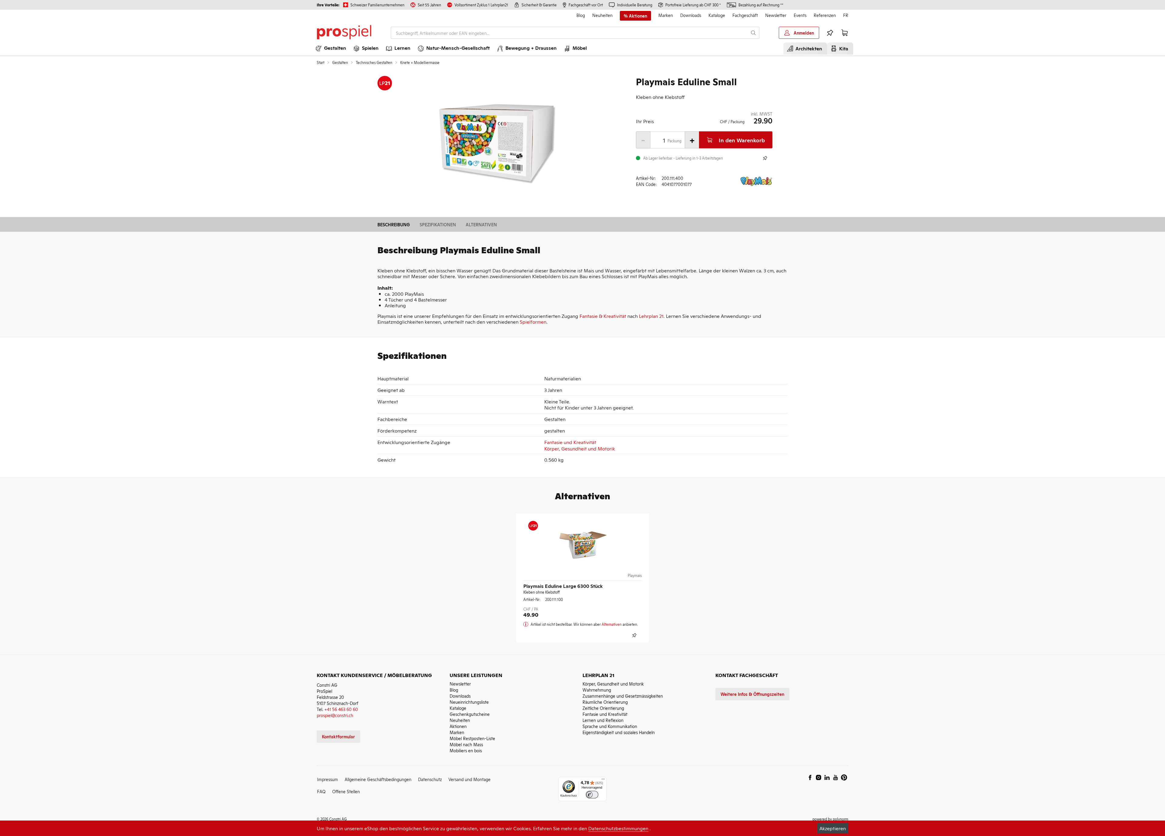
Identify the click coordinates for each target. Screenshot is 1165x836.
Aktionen (458, 726)
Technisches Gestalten (374, 62)
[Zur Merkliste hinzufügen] (765, 158)
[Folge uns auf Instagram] (818, 777)
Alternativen (481, 224)
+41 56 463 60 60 (341, 709)
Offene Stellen (346, 791)
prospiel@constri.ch (335, 715)
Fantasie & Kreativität (602, 315)
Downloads (690, 15)
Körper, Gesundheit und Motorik (579, 448)
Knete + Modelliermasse (420, 62)
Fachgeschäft (745, 15)
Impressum (327, 779)
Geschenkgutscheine (470, 714)
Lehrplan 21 (651, 315)
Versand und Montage (469, 779)
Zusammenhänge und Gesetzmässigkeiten (622, 696)
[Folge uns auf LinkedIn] (827, 777)
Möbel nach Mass (466, 744)
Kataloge (716, 15)
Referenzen (825, 15)
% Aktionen (635, 16)
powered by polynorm (830, 818)
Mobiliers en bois (466, 750)
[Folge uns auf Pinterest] (844, 777)
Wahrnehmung (596, 690)
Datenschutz (430, 779)
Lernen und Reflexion (602, 720)
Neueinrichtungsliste (469, 702)
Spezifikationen (438, 224)
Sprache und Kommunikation (609, 726)
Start (320, 62)
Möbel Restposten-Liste (472, 738)
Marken (665, 15)
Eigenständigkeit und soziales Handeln (618, 732)
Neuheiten (602, 15)
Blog (580, 15)
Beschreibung (393, 224)
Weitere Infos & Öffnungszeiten (752, 694)
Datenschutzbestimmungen (618, 828)
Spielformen (533, 321)
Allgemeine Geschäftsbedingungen (378, 779)
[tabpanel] (496, 143)
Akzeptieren (832, 828)
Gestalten (340, 62)
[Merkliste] (830, 32)
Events (800, 15)
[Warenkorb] (844, 32)
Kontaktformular (338, 736)
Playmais (635, 575)
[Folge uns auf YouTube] (835, 777)
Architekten (807, 48)
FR (845, 15)
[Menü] (603, 780)
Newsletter (775, 15)
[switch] (592, 794)
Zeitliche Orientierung (603, 708)
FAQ (321, 791)
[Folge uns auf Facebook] (810, 777)
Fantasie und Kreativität (570, 442)
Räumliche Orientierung (605, 702)
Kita (842, 48)
